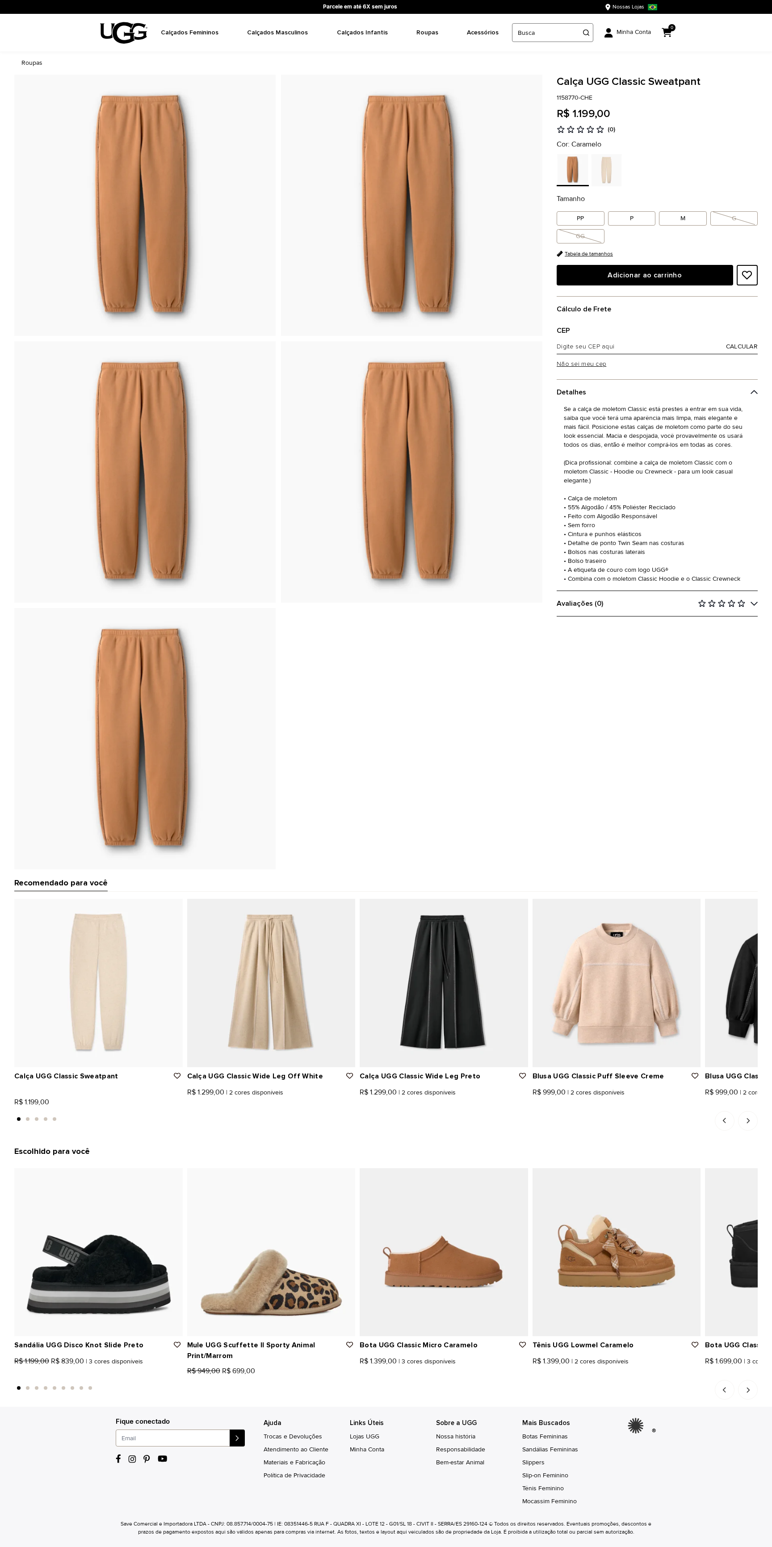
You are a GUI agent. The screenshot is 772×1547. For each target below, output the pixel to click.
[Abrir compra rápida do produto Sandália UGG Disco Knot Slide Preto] (173, 1178)
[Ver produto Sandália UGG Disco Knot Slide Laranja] (27, 1373)
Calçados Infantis (362, 32)
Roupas (427, 32)
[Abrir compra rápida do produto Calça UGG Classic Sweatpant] (173, 908)
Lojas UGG (364, 1436)
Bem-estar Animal (460, 1462)
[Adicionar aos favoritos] (747, 275)
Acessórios (483, 32)
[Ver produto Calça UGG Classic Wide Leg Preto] (200, 1104)
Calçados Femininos (189, 32)
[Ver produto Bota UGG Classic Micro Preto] (372, 1373)
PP (580, 218)
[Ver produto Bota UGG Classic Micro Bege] (382, 1373)
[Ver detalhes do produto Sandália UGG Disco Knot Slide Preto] (98, 1252)
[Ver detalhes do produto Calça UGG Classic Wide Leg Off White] (271, 983)
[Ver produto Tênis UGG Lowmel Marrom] (545, 1373)
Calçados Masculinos (277, 32)
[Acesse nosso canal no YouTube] (162, 1458)
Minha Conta (367, 1449)
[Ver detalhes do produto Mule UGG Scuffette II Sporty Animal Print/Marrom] (271, 1252)
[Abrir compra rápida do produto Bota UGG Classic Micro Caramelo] (518, 1178)
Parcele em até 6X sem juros (360, 6)
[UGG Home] (123, 33)
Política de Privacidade (294, 1475)
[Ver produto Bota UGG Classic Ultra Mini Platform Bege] (718, 1373)
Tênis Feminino (543, 1488)
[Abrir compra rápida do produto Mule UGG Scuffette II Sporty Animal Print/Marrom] (345, 1178)
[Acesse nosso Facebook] (118, 1459)
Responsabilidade (460, 1449)
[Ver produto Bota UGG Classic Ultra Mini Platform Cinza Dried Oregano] (728, 1373)
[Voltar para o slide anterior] (724, 1121)
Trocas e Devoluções (293, 1436)
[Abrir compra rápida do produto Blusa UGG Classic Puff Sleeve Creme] (690, 908)
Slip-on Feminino (545, 1475)
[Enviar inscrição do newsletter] (237, 1438)
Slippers (533, 1462)
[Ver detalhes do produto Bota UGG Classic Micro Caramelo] (444, 1252)
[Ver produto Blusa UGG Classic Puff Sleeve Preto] (545, 1104)
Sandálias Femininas (550, 1449)
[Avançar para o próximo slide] (748, 1121)
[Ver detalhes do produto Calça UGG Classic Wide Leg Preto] (444, 983)
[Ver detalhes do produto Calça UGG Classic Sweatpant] (98, 983)
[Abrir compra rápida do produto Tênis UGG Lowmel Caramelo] (690, 1178)
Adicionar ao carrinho (645, 275)
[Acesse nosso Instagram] (132, 1459)
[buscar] (586, 32)
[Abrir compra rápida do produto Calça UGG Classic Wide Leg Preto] (518, 908)
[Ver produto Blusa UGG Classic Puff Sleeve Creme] (536, 1104)
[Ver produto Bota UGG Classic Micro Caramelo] (363, 1373)
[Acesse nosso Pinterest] (147, 1459)
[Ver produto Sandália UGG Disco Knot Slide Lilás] (37, 1373)
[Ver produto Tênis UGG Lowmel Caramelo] (536, 1373)
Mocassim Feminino (549, 1501)
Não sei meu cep (581, 364)
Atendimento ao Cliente (296, 1449)
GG (580, 236)
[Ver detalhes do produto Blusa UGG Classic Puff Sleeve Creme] (617, 983)
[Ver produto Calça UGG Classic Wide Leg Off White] (190, 1104)
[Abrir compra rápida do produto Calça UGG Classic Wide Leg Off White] (345, 908)
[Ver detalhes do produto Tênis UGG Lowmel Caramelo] (617, 1252)
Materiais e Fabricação (294, 1462)
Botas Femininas (545, 1436)
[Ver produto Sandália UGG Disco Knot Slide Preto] (17, 1373)
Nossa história (455, 1436)
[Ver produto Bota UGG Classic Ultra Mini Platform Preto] (708, 1373)
